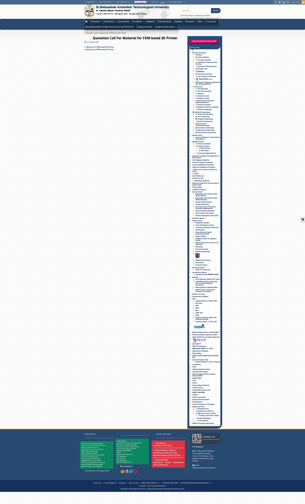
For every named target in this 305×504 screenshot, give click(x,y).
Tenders (195, 395)
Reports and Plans (198, 407)
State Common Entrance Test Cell (126, 448)
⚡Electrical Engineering (203, 121)
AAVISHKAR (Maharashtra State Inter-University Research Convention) (206, 283)
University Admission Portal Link (207, 227)
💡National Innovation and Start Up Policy (204, 170)
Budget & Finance (198, 142)
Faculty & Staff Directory (203, 202)
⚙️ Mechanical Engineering (204, 130)
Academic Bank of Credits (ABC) (206, 301)
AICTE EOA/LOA (197, 178)
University (95, 22)
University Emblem (204, 60)
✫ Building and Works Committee (206, 107)
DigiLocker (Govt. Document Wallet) (91, 466)
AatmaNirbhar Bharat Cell (201, 390)
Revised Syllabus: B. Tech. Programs (207, 362)
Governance (109, 22)
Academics (137, 22)
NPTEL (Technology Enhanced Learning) (93, 462)
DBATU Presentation (199, 346)
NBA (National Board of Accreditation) (92, 449)
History (199, 55)
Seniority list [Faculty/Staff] (204, 211)
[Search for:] (200, 11)
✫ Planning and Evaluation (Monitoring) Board (204, 101)
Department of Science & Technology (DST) (129, 443)
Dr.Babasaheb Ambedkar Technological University (132, 7)
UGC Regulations (122, 456)
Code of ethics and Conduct (204, 213)
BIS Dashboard (197, 402)
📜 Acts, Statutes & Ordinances (205, 76)
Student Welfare (200, 236)
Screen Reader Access (123, 2)
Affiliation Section (198, 218)
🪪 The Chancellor (201, 89)
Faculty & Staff (197, 192)
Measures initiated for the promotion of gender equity (205, 184)
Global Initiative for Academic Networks (206, 337)
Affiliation (151, 22)
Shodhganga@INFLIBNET (124, 450)
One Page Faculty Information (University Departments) (205, 207)
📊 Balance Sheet (204, 148)
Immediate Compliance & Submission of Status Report (205, 156)
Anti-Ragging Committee (200, 160)
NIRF (197, 305)
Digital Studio (196, 378)
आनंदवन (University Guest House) (203, 423)
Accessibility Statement (176, 2)
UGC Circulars (121, 458)
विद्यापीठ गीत (200, 71)
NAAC (197, 308)
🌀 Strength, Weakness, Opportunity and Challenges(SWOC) (207, 83)
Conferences (196, 364)
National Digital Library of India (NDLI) (205, 332)
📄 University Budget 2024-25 (205, 153)
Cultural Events (197, 387)
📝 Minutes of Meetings (203, 109)
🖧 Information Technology (204, 128)
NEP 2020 (198, 303)
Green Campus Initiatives (200, 385)
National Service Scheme (200, 399)
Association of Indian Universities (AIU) (92, 455)
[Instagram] (288, 2)
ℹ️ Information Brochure (203, 74)
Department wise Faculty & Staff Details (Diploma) (206, 198)
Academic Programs (199, 189)
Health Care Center (198, 294)
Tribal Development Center (201, 369)
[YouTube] (283, 2)
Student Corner (164, 22)
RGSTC (119, 452)
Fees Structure (200, 230)
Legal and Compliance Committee (203, 167)
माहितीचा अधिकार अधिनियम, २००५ (150, 483)
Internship (199, 247)
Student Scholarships (202, 251)
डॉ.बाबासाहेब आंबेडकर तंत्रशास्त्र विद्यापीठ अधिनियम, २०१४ (196, 483)
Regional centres (144, 27)
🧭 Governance (197, 87)
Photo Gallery (197, 353)
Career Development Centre (204, 225)
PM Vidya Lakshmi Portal (124, 462)
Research (190, 22)
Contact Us (211, 22)
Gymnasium (199, 262)
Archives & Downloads (200, 372)
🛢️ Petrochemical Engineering (205, 132)
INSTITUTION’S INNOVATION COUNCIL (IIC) (205, 356)
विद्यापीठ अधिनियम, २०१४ (206, 79)
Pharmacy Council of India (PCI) (90, 458)
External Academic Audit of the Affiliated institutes (206, 318)
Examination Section (199, 272)
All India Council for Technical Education (93, 445)
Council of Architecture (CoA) (89, 456)
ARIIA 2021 (199, 313)
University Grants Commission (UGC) (92, 443)
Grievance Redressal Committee (203, 165)
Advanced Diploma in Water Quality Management (207, 138)
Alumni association (199, 397)
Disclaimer (122, 483)
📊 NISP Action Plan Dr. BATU (205, 413)
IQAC (194, 299)
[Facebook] (275, 2)
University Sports (201, 265)
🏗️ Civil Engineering (202, 116)
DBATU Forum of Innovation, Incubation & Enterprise (205, 290)
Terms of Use (97, 483)
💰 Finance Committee (203, 105)
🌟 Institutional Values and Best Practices (206, 63)
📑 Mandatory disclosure (200, 181)
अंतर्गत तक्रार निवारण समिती (170, 483)
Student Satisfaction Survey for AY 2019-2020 (207, 243)
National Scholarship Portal (125, 454)
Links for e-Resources (202, 270)
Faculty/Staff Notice (202, 204)
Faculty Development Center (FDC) (207, 215)
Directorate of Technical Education (127, 444)
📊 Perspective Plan (202, 409)
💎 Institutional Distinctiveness (206, 66)
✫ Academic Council (202, 98)
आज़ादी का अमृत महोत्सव (198, 392)
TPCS (194, 367)
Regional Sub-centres (165, 27)
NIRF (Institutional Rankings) (89, 451)
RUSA (197, 315)
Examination (124, 22)
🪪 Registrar (199, 93)
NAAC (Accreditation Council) (89, 447)
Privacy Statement (110, 483)
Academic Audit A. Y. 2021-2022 (206, 321)
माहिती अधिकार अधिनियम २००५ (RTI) (202, 348)
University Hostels (201, 249)
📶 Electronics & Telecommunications (202, 124)
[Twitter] (279, 2)
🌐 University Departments (201, 112)
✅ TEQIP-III (196, 344)
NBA (196, 310)
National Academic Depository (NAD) (204, 335)
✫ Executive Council (202, 96)
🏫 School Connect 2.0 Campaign (203, 404)
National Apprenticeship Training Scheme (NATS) (203, 375)
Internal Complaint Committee (202, 162)
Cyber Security (121, 441)
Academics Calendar (202, 223)
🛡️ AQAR (195, 173)
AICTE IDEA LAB (198, 176)
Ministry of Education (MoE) (89, 453)
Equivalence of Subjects (200, 296)
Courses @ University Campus (208, 415)
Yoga (194, 380)
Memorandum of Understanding (206, 287)
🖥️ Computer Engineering (204, 119)
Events (194, 383)
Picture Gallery (197, 187)
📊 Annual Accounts (202, 146)
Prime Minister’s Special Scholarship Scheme (203, 233)
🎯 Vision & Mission (202, 57)
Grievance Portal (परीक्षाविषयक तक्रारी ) (207, 274)
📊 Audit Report (203, 150)
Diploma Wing (197, 135)
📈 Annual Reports (201, 420)
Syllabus (178, 22)
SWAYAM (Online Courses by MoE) (91, 460)
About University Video (200, 360)
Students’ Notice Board (203, 260)
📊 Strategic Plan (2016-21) (204, 411)
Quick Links (295, 2)
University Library (198, 268)
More (200, 22)
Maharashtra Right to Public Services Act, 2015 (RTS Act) (109, 27)
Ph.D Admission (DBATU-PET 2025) (207, 279)
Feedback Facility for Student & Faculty (205, 239)
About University (200, 53)
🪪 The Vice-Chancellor (203, 91)
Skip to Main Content (105, 2)
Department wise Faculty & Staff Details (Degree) (206, 194)
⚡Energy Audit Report (203, 418)
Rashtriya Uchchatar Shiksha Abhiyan (128, 446)
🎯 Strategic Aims (201, 69)
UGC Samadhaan (122, 460)
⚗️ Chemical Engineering (204, 114)
